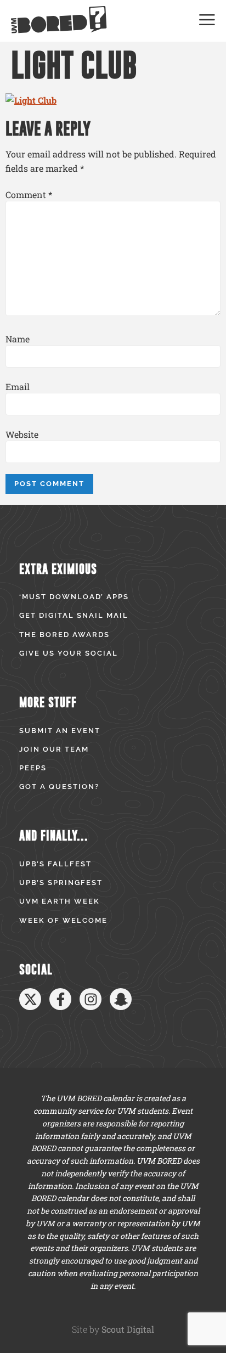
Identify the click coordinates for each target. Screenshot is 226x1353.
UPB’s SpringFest (61, 882)
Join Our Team (54, 749)
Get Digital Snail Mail (73, 615)
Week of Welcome (63, 920)
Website (21, 434)
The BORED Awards (64, 634)
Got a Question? (59, 786)
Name (17, 339)
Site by (113, 1329)
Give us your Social (68, 653)
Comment (28, 194)
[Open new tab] (30, 999)
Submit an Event (59, 730)
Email (17, 386)
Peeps (33, 768)
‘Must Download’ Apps (74, 597)
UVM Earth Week (59, 901)
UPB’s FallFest (55, 864)
